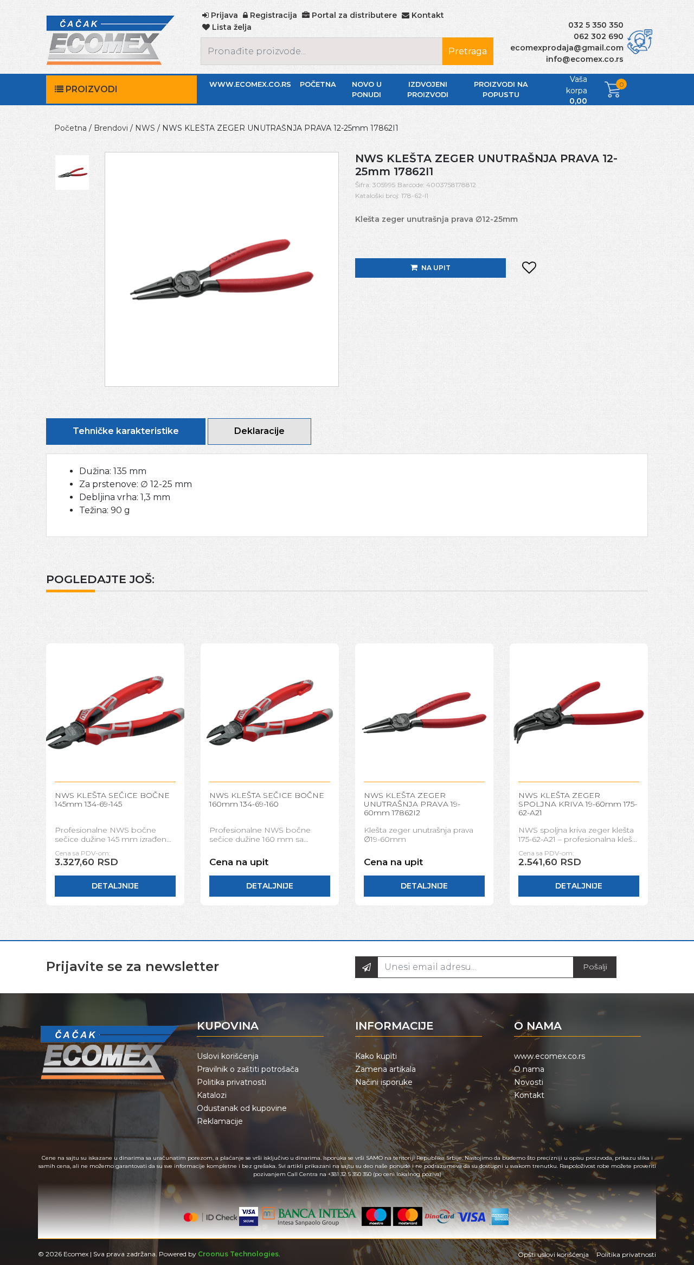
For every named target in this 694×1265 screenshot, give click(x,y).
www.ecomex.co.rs (250, 84)
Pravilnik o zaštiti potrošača (248, 1069)
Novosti (528, 1082)
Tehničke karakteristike (126, 431)
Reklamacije (220, 1121)
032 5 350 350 (596, 25)
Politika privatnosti (231, 1082)
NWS (145, 128)
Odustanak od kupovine (242, 1108)
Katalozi (212, 1095)
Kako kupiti (376, 1056)
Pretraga (467, 51)
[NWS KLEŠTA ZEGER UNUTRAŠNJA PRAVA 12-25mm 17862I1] (222, 269)
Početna (318, 84)
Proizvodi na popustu (501, 89)
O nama (529, 1069)
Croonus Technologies (238, 1254)
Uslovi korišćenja (228, 1056)
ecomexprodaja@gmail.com (567, 48)
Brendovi (111, 128)
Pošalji (595, 967)
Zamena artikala (385, 1069)
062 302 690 (599, 36)
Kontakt (529, 1095)
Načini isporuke (384, 1082)
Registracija (272, 15)
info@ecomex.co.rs (585, 59)
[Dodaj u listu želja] (529, 268)
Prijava (223, 15)
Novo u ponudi (367, 89)
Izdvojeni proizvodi (427, 89)
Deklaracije (259, 431)
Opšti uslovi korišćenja (553, 1254)
